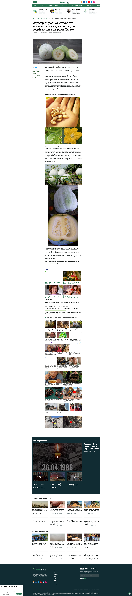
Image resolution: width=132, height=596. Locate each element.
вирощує (34, 75)
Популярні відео (40, 440)
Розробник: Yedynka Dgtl (95, 589)
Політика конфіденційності (78, 589)
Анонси (71, 5)
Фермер (34, 71)
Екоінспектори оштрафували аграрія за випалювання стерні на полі (62, 302)
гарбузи (38, 73)
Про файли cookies (5, 594)
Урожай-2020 (45, 18)
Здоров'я (51, 5)
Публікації (41, 5)
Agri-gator (70, 71)
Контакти (69, 570)
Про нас (68, 567)
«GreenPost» (47, 592)
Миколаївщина (35, 77)
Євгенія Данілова (36, 36)
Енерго (56, 5)
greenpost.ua (57, 593)
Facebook (59, 317)
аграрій (38, 71)
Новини (34, 5)
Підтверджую (19, 594)
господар (34, 73)
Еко (46, 5)
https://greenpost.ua (90, 592)
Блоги (66, 5)
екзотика (38, 75)
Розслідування (78, 5)
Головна (34, 18)
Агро (62, 5)
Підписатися (82, 578)
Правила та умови (87, 589)
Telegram (75, 317)
